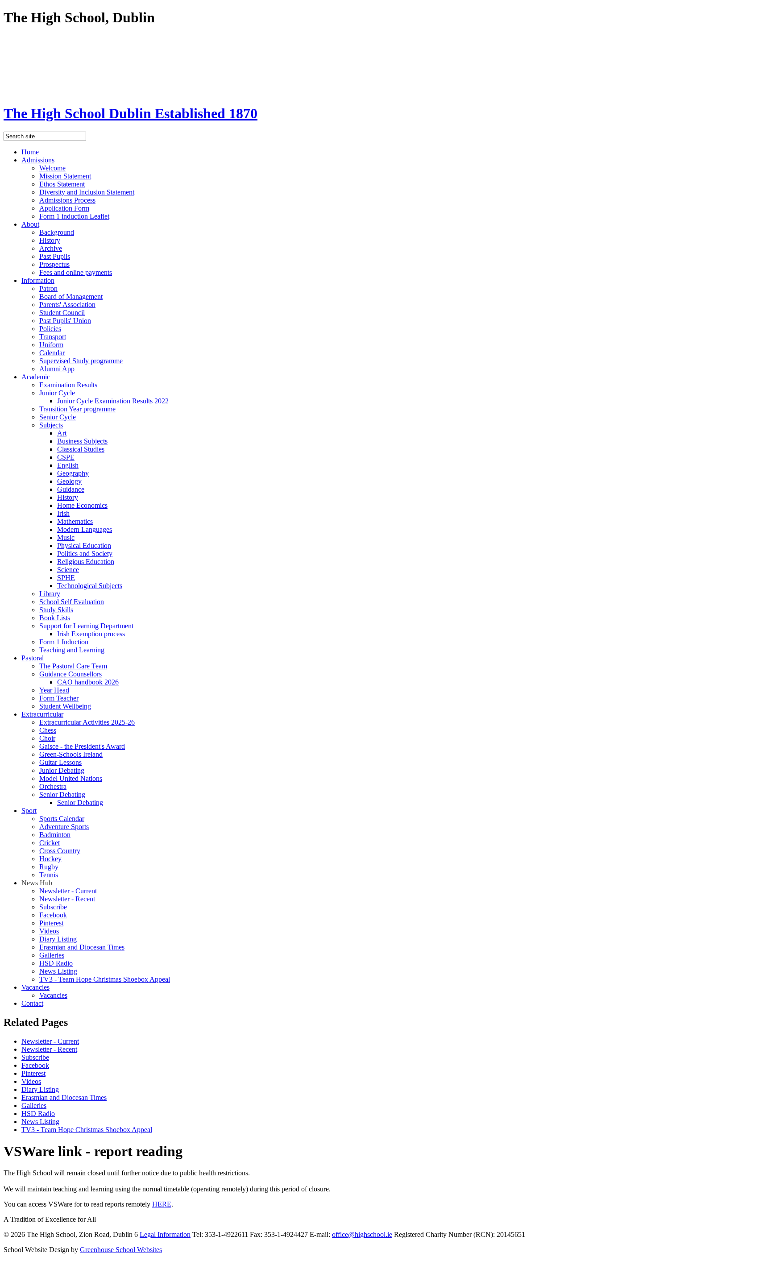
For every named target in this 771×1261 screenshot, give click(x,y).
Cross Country (59, 850)
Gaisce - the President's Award (82, 746)
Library (49, 593)
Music (66, 537)
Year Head (54, 690)
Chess (47, 730)
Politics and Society (84, 553)
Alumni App (57, 369)
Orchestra (52, 786)
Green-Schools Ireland (71, 754)
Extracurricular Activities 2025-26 (87, 722)
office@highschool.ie (362, 1234)
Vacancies (35, 987)
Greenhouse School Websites (121, 1249)
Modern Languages (84, 529)
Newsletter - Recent (67, 899)
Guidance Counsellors (70, 674)
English (68, 465)
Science (68, 569)
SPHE (66, 577)
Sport (29, 810)
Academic (35, 377)
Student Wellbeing (65, 706)
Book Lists (54, 618)
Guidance (70, 489)
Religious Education (85, 561)
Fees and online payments (75, 272)
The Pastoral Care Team (73, 666)
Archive (50, 248)
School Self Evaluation (71, 602)
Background (56, 232)
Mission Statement (65, 176)
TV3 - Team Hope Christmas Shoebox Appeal (104, 979)
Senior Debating (62, 794)
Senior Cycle (57, 417)
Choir (47, 738)
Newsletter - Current (68, 891)
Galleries (51, 955)
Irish (63, 513)
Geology (69, 481)
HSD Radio (56, 963)
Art (61, 433)
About (30, 224)
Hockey (50, 859)
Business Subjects (82, 441)
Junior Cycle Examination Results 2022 (113, 401)
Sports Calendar (61, 818)
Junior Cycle (57, 393)
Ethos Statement (62, 184)
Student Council (62, 312)
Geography (73, 473)
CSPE (66, 457)
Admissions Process (67, 200)
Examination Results (68, 385)
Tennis (48, 875)
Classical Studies (80, 449)
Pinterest (51, 923)
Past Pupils (54, 256)
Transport (52, 336)
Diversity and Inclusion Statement (86, 192)
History (49, 240)
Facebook (53, 915)
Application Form (64, 208)
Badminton (54, 834)
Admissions (37, 160)
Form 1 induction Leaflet (74, 216)
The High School (130, 113)
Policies (50, 328)
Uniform (51, 344)
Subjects (51, 425)
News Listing (58, 971)
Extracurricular (42, 714)
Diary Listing (58, 939)
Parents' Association (67, 304)
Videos (49, 931)
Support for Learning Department (86, 626)
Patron (48, 288)
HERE (161, 1204)
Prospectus (54, 264)
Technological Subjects (89, 585)
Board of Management (71, 296)
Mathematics (75, 521)
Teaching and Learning (71, 650)
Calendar (52, 353)
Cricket (49, 842)
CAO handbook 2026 (88, 682)
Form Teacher (59, 698)
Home (30, 152)
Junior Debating (61, 770)
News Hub (36, 883)
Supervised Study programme (81, 361)
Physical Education (84, 545)
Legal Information (165, 1234)
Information (37, 280)
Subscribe (53, 907)
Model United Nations (70, 778)
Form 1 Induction (63, 642)
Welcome (52, 168)
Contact (32, 1003)
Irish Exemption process (91, 634)
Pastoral (32, 658)
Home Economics (82, 505)
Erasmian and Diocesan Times (81, 947)
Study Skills (56, 610)
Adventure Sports (64, 826)
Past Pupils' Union (65, 320)
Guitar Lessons (60, 762)
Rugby (48, 867)
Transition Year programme (77, 409)
